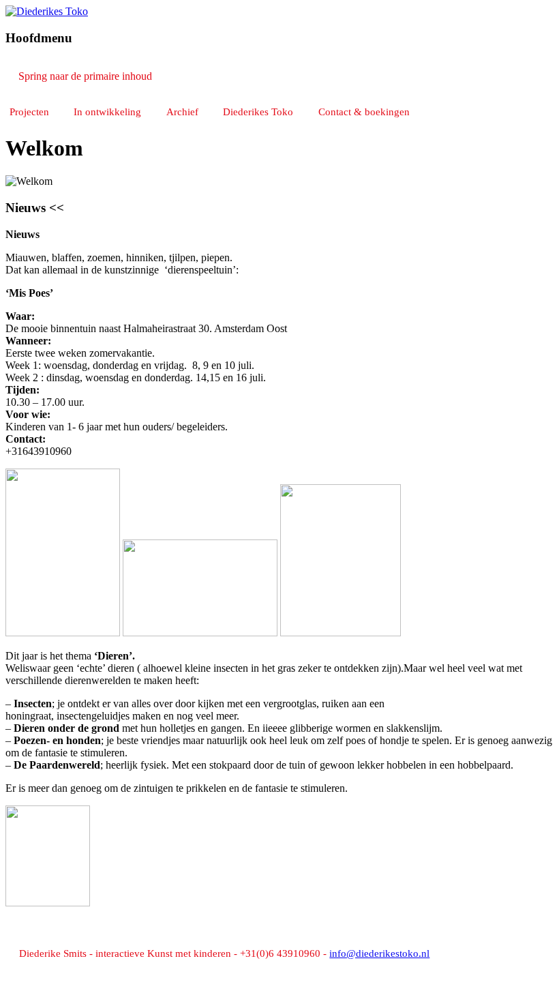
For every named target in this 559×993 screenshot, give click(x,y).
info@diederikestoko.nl (379, 953)
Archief (182, 111)
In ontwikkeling (107, 111)
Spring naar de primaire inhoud (85, 76)
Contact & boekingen (364, 111)
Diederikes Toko (258, 111)
